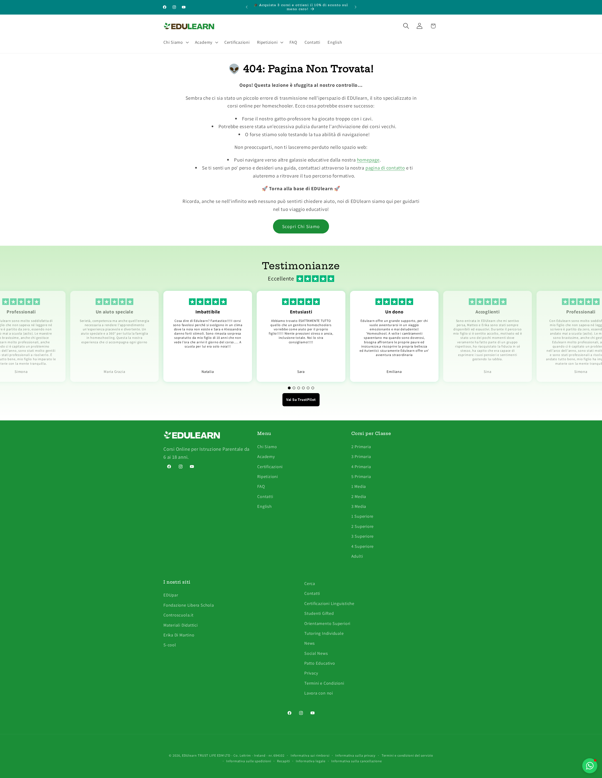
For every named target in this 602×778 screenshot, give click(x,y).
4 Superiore (362, 546)
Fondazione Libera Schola (188, 605)
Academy (266, 456)
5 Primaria (361, 476)
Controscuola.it (178, 615)
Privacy (311, 673)
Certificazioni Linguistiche (329, 603)
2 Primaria (361, 446)
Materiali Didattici (180, 625)
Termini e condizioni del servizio (407, 755)
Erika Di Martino (178, 635)
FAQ (261, 486)
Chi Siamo (267, 446)
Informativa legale (310, 761)
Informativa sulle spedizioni (248, 761)
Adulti (357, 556)
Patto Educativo (319, 663)
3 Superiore (362, 536)
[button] (175, 42)
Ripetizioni (267, 476)
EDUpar (170, 595)
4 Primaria (361, 466)
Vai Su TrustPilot (301, 399)
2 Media (358, 496)
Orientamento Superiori (327, 623)
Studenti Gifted (319, 613)
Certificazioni (270, 466)
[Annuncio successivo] (355, 7)
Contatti (265, 496)
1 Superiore (362, 516)
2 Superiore (362, 526)
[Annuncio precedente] (247, 7)
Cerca (309, 583)
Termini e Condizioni (324, 683)
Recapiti (283, 761)
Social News (316, 653)
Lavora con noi (318, 693)
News (309, 643)
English (264, 506)
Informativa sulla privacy (355, 755)
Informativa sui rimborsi (310, 755)
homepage (368, 160)
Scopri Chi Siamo (301, 226)
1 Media (358, 486)
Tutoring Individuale (324, 633)
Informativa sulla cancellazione (356, 761)
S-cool (169, 645)
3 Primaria (361, 456)
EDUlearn (190, 755)
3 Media (358, 506)
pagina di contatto (385, 168)
